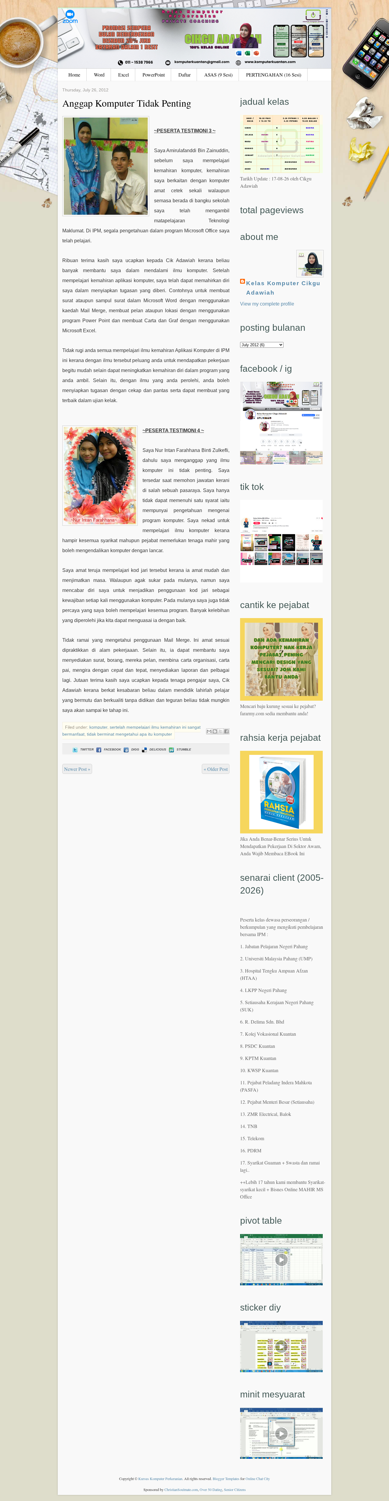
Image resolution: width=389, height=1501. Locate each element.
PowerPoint (154, 74)
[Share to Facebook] (226, 731)
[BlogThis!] (215, 731)
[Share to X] (221, 731)
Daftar (184, 74)
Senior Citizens (235, 1489)
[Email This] (209, 731)
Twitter (87, 749)
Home (74, 74)
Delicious (158, 749)
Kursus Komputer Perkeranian (160, 1478)
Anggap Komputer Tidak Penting (126, 102)
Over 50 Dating (211, 1489)
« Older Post (216, 769)
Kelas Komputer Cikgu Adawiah (283, 288)
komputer (98, 727)
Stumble (184, 749)
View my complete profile (267, 303)
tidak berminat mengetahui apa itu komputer (129, 734)
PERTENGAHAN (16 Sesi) (273, 74)
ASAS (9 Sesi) (218, 74)
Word (99, 74)
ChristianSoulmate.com (181, 1489)
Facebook (112, 749)
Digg (135, 749)
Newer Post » (77, 769)
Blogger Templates (226, 1478)
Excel (123, 74)
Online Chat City (258, 1478)
